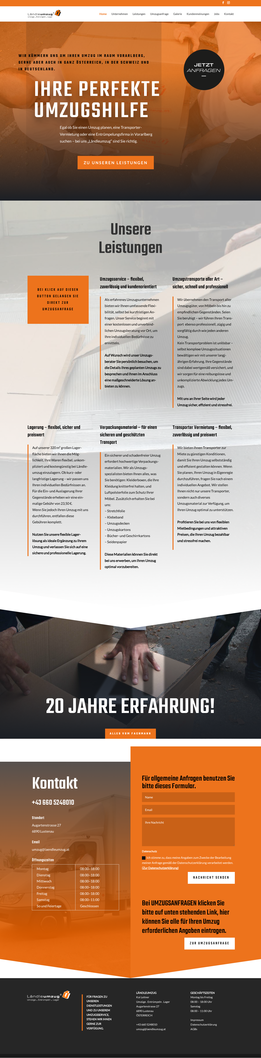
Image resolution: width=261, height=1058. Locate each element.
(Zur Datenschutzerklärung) (160, 868)
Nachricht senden (211, 878)
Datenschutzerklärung (203, 1024)
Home (103, 14)
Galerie (177, 14)
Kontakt (229, 14)
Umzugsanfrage (159, 14)
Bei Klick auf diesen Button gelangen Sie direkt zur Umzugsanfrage (58, 299)
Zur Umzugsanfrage (209, 943)
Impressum (197, 1020)
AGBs (193, 1029)
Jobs (216, 14)
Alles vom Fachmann (130, 734)
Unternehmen (119, 14)
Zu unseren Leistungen (116, 162)
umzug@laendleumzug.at (50, 849)
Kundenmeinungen (198, 14)
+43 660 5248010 (53, 802)
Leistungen (139, 14)
